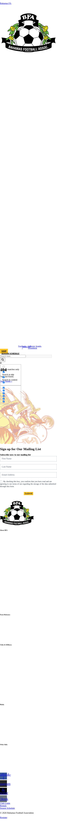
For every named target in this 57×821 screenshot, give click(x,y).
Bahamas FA (5, 3)
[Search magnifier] (2, 360)
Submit (28, 493)
